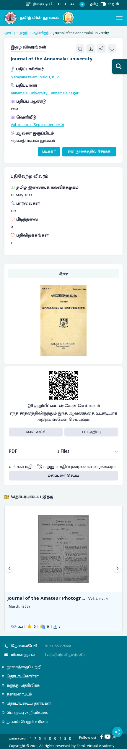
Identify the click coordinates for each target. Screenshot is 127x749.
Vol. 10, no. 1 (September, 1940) (37, 124)
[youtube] (108, 736)
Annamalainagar (65, 93)
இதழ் (23, 32)
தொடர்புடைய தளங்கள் (28, 703)
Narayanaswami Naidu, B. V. (35, 77)
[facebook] (102, 736)
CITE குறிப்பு (91, 432)
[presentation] (9, 569)
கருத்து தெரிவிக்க (23, 685)
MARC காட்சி (35, 432)
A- (59, 4)
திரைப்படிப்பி (42, 4)
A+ (72, 4)
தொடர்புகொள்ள (22, 676)
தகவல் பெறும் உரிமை (27, 722)
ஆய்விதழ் (40, 32)
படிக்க (47, 151)
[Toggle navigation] (119, 18)
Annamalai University (29, 93)
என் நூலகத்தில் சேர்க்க (89, 151)
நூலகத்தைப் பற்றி (23, 667)
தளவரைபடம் (19, 694)
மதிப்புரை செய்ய (63, 475)
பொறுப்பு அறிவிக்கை (27, 712)
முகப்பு (9, 32)
